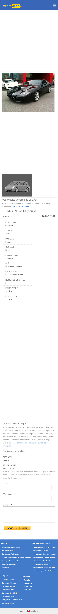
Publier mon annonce (22, 207)
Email (6, 483)
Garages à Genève (8, 586)
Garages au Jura (8, 589)
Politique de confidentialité (11, 561)
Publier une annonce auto (11, 547)
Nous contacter (7, 550)
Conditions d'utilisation (10, 554)
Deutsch (28, 586)
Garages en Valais (8, 596)
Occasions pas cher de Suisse (44, 571)
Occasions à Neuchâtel (41, 561)
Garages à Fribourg (9, 583)
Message (7, 505)
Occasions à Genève (40, 550)
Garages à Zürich (8, 603)
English (27, 580)
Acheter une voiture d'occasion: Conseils (16, 557)
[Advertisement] (29, 41)
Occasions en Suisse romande (44, 567)
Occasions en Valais (40, 564)
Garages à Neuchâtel (9, 593)
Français (28, 583)
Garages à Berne (8, 579)
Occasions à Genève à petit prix (44, 554)
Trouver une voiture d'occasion (44, 547)
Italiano (27, 589)
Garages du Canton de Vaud (12, 600)
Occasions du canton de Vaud (44, 557)
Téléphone (7, 494)
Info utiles (5, 567)
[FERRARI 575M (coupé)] (28, 111)
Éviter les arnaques (9, 564)
